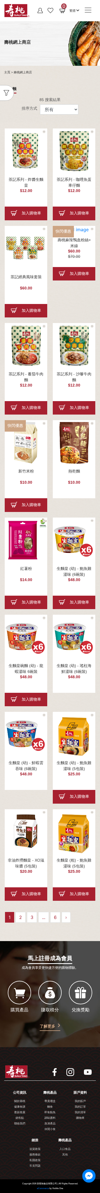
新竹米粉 (26, 471)
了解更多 (47, 1026)
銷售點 (20, 1118)
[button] (74, 10)
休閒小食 (50, 1129)
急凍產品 (50, 1123)
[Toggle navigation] (88, 10)
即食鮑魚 (50, 1112)
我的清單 (80, 1112)
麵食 (50, 1106)
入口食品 (65, 1149)
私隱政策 (35, 1160)
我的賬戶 (80, 1101)
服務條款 (35, 1154)
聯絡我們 (19, 1123)
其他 (65, 1154)
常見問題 (35, 1166)
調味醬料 (50, 1118)
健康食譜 (19, 1106)
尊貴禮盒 (50, 1101)
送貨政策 (35, 1149)
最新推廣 (19, 1112)
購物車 (80, 1118)
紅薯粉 (26, 569)
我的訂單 (80, 1106)
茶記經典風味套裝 (26, 277)
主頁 (7, 72)
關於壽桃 (19, 1101)
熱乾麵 (74, 471)
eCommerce (43, 1188)
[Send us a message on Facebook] (89, 1176)
